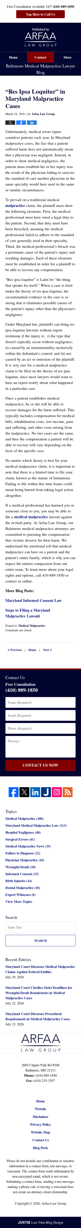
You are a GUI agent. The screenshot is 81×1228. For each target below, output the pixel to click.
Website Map (40, 1132)
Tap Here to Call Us (40, 14)
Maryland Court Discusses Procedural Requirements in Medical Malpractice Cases (37, 1016)
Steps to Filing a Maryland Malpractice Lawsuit (27, 613)
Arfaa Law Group (54, 1203)
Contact (40, 57)
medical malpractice (31, 517)
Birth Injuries (18, 880)
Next (47, 649)
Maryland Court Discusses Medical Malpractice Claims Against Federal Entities (40, 969)
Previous (15, 649)
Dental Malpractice (22, 887)
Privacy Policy (40, 1124)
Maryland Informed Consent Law (33, 600)
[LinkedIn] (35, 792)
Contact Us (40, 1139)
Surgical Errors (20, 839)
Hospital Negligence (23, 832)
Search (40, 940)
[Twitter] (24, 792)
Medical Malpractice (31, 625)
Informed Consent (22, 873)
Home (13, 57)
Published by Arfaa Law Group (40, 37)
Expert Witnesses (20, 894)
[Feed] (68, 792)
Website (40, 1108)
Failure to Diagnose (22, 853)
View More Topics (18, 901)
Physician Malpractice (24, 859)
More (67, 57)
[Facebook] (14, 792)
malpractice (15, 205)
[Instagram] (57, 792)
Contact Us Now (40, 765)
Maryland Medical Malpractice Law (36, 825)
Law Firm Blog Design (40, 1222)
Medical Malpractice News (28, 846)
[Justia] (46, 792)
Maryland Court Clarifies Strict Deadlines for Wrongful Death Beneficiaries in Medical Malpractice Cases (38, 992)
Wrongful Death (20, 866)
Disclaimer (40, 1116)
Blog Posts (40, 1147)
